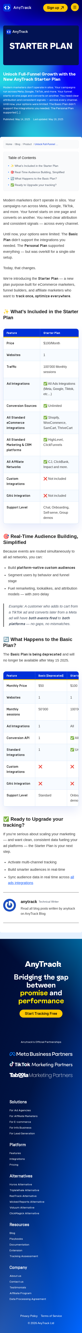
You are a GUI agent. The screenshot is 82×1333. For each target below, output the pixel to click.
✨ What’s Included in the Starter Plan (34, 165)
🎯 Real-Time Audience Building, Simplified (37, 172)
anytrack (29, 901)
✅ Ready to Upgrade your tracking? (34, 185)
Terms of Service (51, 1315)
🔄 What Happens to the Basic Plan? (34, 178)
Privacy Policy (29, 1315)
